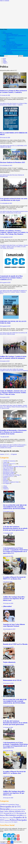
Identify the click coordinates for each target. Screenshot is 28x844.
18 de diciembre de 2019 (9, 629)
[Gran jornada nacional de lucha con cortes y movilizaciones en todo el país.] (14, 195)
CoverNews (3, 843)
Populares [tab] (5, 487)
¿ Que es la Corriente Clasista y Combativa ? (12, 45)
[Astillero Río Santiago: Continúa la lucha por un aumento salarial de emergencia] (14, 353)
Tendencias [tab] (6, 488)
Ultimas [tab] (5, 486)
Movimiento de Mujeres (9, 472)
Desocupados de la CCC (9, 463)
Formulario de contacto (8, 53)
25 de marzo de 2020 (8, 647)
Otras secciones (6, 40)
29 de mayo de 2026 (8, 603)
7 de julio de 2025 (4, 436)
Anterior (2, 454)
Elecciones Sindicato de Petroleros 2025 (12, 162)
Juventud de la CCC (8, 470)
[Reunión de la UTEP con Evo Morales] (9, 641)
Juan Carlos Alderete (10, 42)
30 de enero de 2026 (5, 137)
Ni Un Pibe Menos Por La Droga (11, 475)
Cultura (5, 462)
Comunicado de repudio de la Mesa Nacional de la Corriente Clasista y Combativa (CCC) (11, 277)
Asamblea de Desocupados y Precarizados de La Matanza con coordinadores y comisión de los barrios (13, 432)
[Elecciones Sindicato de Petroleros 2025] (14, 159)
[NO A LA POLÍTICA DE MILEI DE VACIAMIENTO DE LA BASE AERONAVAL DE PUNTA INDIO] (9, 502)
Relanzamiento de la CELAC (12, 680)
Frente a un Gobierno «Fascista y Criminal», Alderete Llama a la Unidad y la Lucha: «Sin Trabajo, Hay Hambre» (14, 232)
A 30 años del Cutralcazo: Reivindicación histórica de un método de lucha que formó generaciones (15, 528)
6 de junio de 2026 (7, 582)
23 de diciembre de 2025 (6, 165)
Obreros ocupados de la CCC (12, 34)
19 (11, 454)
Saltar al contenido (4, 0)
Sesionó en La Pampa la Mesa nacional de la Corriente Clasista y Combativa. (13, 91)
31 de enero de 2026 (5, 95)
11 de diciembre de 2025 (6, 203)
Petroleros (5, 477)
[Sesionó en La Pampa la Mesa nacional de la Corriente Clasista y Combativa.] (14, 87)
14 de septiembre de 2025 (6, 237)
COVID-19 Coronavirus (11, 43)
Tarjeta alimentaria (9, 662)
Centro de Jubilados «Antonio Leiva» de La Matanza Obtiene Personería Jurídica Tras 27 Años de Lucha (13, 392)
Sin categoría (6, 483)
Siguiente (14, 454)
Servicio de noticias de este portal (10, 46)
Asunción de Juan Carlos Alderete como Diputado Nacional (14, 625)
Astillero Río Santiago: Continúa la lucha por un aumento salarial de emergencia (13, 357)
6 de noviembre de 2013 (9, 609)
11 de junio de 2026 (8, 533)
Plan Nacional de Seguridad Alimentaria (14, 44)
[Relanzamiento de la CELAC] (9, 677)
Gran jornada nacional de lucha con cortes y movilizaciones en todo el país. (13, 199)
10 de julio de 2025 (4, 361)
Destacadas (6, 465)
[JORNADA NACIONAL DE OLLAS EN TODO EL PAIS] (11, 318)
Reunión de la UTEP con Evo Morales (15, 644)
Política (7, 39)
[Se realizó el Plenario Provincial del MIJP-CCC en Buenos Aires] (14, 574)
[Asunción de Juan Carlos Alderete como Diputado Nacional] (9, 621)
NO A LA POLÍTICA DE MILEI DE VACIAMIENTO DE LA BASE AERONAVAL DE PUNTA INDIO (15, 506)
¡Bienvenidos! (7, 606)
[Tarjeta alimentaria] (9, 659)
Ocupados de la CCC (8, 476)
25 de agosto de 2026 (8, 511)
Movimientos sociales (8, 473)
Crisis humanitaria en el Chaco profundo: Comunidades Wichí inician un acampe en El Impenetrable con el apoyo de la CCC (15, 550)
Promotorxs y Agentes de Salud (11, 482)
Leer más (13, 104)
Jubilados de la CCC (10, 38)
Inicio (4, 32)
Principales (5, 480)
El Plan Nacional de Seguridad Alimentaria (13, 466)
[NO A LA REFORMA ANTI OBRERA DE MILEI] (11, 129)
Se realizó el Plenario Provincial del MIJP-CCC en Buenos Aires (14, 578)
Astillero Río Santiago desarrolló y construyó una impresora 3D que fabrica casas (14, 598)
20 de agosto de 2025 (5, 282)
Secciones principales (7, 33)
